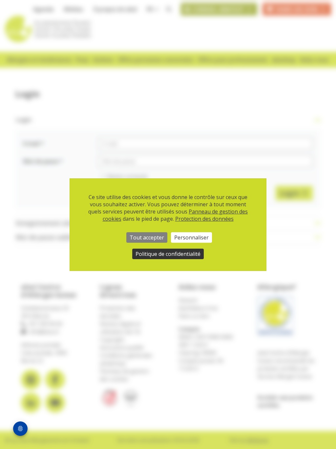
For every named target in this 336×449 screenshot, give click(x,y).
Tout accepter (147, 237)
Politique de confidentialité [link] (168, 254)
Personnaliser (191, 237)
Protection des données (204, 218)
